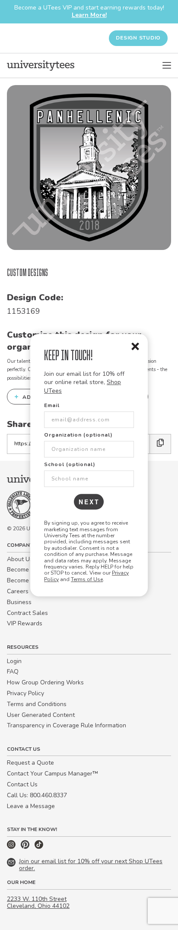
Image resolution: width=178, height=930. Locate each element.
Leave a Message (31, 806)
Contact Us (22, 784)
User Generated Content (41, 715)
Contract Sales (27, 613)
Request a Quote (30, 763)
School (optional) (69, 464)
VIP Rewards (24, 623)
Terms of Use (87, 579)
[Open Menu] (166, 65)
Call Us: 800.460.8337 (37, 795)
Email (52, 405)
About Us (20, 559)
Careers (18, 591)
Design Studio (138, 37)
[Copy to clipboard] (160, 443)
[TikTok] (39, 847)
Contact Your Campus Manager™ (52, 773)
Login (14, 661)
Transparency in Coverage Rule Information (66, 725)
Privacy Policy (25, 693)
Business (19, 602)
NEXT (89, 501)
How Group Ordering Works (45, 682)
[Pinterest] (26, 847)
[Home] (40, 65)
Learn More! (89, 15)
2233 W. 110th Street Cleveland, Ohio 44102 (38, 902)
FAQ (13, 671)
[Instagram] (12, 847)
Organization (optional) (78, 434)
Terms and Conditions (37, 704)
